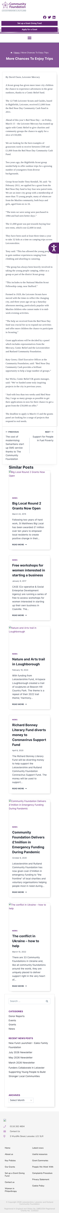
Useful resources (39, 1154)
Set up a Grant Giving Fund (15, 1174)
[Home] (11, 52)
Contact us (9, 1182)
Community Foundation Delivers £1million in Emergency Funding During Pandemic (28, 842)
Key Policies (10, 1160)
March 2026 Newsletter (22, 1062)
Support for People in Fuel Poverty (43, 436)
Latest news (37, 1148)
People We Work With (42, 1166)
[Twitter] (49, 17)
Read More (19, 544)
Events (12, 1020)
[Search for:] (29, 1001)
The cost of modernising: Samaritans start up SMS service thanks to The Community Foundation (15, 445)
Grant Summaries (40, 1160)
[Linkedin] (54, 17)
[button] (29, 38)
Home (7, 1148)
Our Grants (10, 1166)
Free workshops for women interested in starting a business (28, 570)
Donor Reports (17, 1016)
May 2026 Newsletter (21, 1057)
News (14, 498)
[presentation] (29, 481)
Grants (12, 1024)
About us (9, 1154)
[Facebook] (44, 17)
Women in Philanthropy (11, 1190)
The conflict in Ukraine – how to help (25, 941)
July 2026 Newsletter (20, 1052)
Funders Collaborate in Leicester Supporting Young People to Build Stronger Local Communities (27, 1071)
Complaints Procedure (42, 1173)
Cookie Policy (38, 1185)
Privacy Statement (40, 1179)
